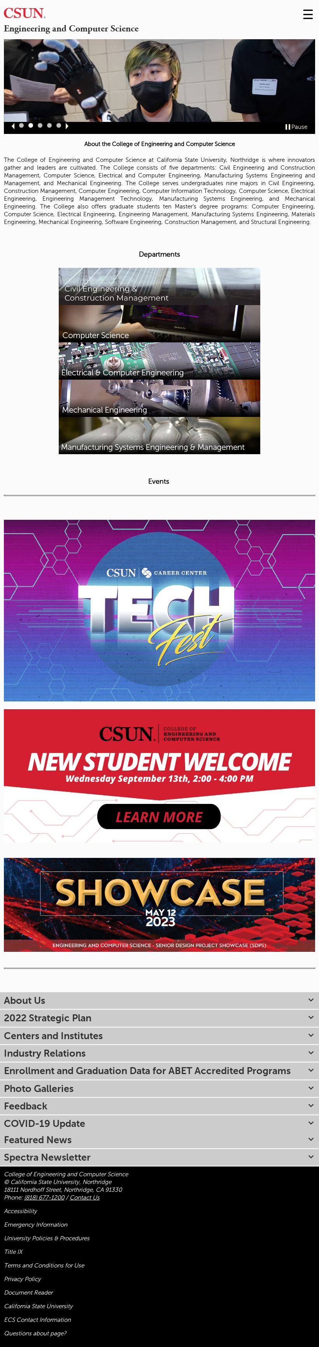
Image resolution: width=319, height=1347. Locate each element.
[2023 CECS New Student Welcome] (159, 775)
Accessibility (20, 1211)
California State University (38, 1306)
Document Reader (28, 1293)
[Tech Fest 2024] (159, 610)
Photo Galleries (39, 1088)
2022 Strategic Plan (47, 1018)
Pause (299, 127)
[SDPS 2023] (159, 904)
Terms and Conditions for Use (44, 1265)
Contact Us (85, 1197)
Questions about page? (35, 1333)
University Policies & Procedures (46, 1238)
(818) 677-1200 (44, 1197)
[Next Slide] (67, 126)
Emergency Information (35, 1225)
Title (13, 1252)
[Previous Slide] (13, 126)
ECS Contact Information (37, 1320)
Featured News (38, 1140)
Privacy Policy (22, 1279)
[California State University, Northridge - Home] (25, 15)
